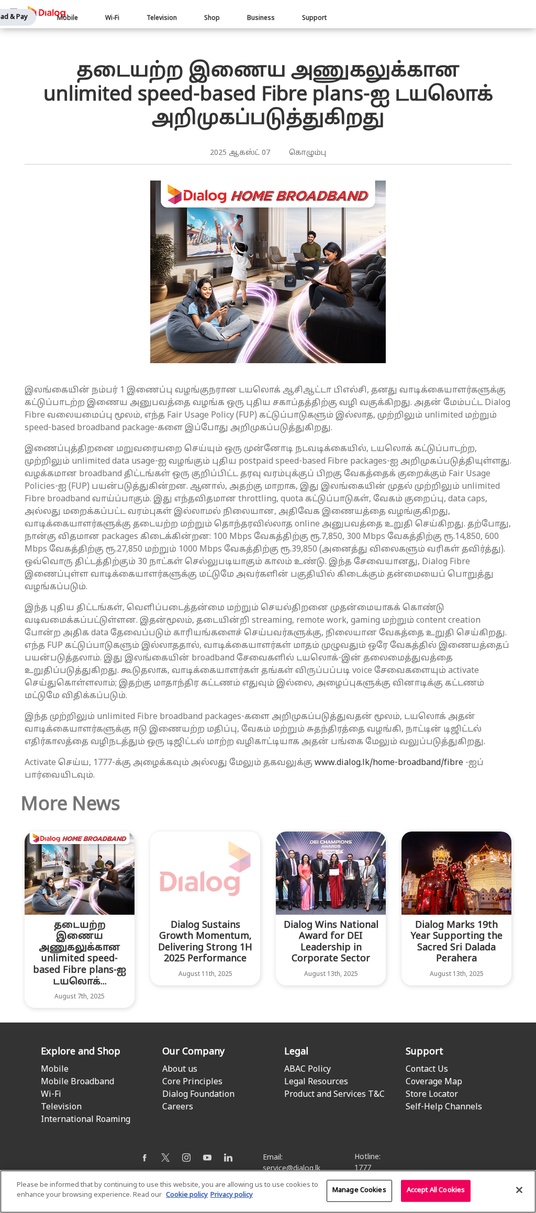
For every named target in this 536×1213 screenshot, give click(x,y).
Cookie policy (187, 1195)
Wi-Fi (112, 18)
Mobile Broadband (77, 1082)
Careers (177, 1107)
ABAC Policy (307, 1069)
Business (261, 18)
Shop (212, 18)
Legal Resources (316, 1082)
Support (314, 18)
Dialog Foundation (198, 1095)
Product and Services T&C (334, 1095)
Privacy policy (231, 1195)
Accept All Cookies (436, 1190)
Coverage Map (434, 1082)
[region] (268, 1191)
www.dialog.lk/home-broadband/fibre (389, 763)
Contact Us (427, 1069)
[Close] (519, 1189)
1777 (362, 1168)
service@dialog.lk (291, 1168)
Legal (296, 1052)
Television (162, 18)
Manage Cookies (359, 1190)
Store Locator (432, 1095)
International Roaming (85, 1120)
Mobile (67, 18)
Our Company (193, 1052)
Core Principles (192, 1082)
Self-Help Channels (444, 1107)
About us (179, 1069)
